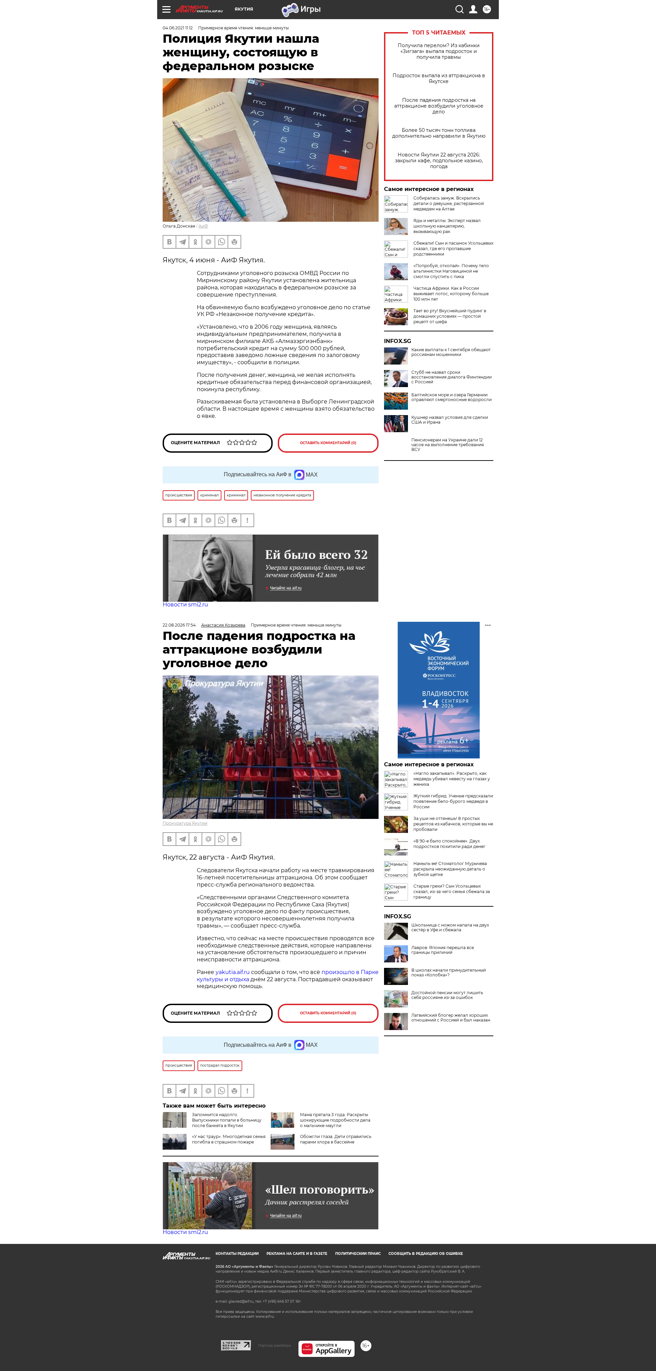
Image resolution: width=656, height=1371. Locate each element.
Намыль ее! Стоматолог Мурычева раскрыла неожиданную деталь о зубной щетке (450, 869)
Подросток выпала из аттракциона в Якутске (439, 78)
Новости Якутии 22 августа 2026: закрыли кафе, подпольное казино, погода (439, 160)
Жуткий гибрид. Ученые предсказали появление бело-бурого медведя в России (453, 801)
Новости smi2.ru (185, 604)
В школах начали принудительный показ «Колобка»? (448, 972)
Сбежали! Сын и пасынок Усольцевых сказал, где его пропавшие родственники (453, 249)
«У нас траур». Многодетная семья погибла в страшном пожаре (228, 1139)
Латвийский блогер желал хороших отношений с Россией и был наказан (450, 1018)
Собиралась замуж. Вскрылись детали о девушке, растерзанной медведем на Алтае (448, 203)
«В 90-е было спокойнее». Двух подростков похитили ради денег (449, 843)
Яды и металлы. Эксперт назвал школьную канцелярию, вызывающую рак (447, 226)
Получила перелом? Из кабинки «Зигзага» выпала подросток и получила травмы (439, 51)
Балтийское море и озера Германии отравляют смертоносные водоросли (451, 397)
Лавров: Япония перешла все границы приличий (442, 950)
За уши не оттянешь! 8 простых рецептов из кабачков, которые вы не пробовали (453, 824)
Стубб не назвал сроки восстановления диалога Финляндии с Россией (451, 377)
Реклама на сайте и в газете (296, 1253)
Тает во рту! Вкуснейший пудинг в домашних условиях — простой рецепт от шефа (449, 316)
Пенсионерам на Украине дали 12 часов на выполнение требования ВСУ (447, 445)
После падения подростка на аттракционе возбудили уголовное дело (438, 106)
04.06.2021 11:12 (178, 27)
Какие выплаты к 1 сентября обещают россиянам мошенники (451, 352)
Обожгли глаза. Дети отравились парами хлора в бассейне (335, 1139)
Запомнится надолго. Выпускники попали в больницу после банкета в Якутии (226, 1120)
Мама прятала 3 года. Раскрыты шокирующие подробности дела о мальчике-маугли (335, 1120)
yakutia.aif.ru (233, 972)
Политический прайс (358, 1253)
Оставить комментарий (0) (328, 443)
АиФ (203, 226)
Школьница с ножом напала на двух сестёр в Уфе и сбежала (450, 927)
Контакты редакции (237, 1253)
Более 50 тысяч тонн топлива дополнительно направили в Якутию (439, 133)
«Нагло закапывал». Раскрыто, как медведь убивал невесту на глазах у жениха (451, 779)
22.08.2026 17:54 (179, 625)
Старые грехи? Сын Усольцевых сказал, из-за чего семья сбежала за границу (451, 891)
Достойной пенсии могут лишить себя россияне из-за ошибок (447, 995)
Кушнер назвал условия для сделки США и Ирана (449, 420)
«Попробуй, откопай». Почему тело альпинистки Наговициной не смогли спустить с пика (451, 271)
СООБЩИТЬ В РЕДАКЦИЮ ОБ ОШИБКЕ (425, 1253)
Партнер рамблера (274, 1345)
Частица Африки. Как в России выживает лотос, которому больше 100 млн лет (451, 294)
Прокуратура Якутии (185, 823)
